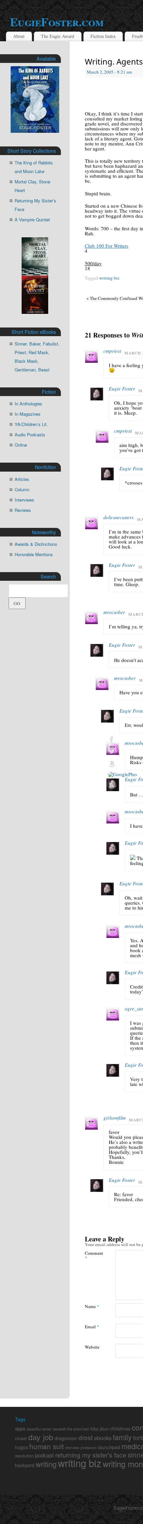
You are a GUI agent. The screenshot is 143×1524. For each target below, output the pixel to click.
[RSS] (122, 785)
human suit (46, 1446)
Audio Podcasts (30, 434)
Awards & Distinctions (36, 544)
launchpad (109, 1447)
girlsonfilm (114, 1117)
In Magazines (28, 414)
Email (92, 1326)
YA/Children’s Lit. (31, 424)
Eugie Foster (122, 388)
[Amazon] (122, 764)
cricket (21, 1438)
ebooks (102, 1438)
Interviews (24, 500)
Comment (92, 1255)
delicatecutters (118, 517)
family (122, 1437)
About (19, 36)
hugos (21, 1447)
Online (21, 445)
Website (92, 1347)
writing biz (109, 278)
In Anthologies (28, 403)
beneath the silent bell (71, 1428)
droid (85, 1437)
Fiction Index (103, 36)
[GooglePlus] (122, 774)
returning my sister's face (90, 1454)
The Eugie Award (57, 36)
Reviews (23, 510)
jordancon (88, 1447)
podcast (44, 1455)
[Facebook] (122, 739)
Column (22, 489)
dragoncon (66, 1437)
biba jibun (99, 1429)
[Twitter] (122, 751)
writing (46, 1463)
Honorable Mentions (34, 554)
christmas (120, 1428)
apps (20, 1428)
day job (40, 1436)
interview (72, 1447)
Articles (22, 479)
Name (92, 1306)
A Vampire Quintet (32, 219)
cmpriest (112, 350)
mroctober (114, 612)
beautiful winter (39, 1428)
